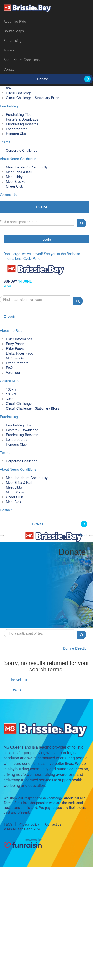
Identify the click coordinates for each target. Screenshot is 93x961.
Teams (9, 50)
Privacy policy (29, 824)
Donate (42, 79)
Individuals (19, 679)
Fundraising (12, 40)
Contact (9, 69)
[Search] (81, 223)
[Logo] (46, 8)
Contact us (53, 824)
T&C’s (8, 824)
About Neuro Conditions (22, 59)
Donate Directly (74, 648)
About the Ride (15, 21)
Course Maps (14, 30)
